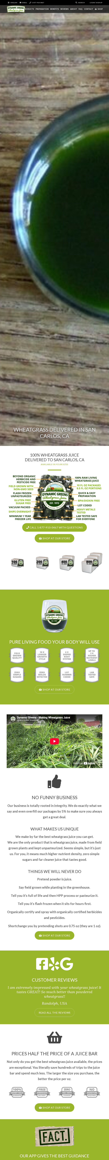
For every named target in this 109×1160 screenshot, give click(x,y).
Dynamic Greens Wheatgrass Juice (16, 9)
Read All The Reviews (54, 1012)
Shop (100, 9)
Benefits (54, 9)
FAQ (80, 9)
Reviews (64, 9)
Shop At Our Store (56, 538)
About (73, 9)
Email (24, 3)
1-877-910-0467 (38, 3)
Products (29, 9)
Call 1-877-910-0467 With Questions (56, 527)
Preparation (42, 9)
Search (81, 3)
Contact (88, 9)
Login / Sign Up (95, 3)
